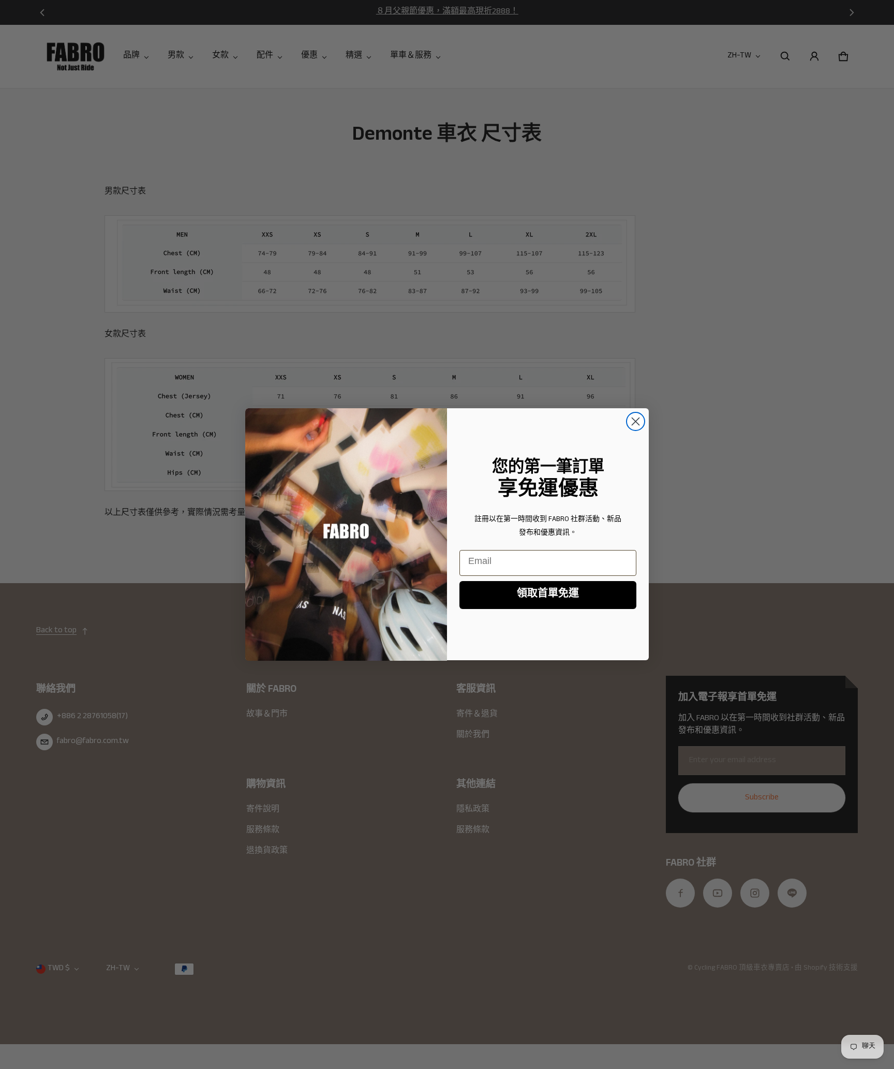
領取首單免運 (548, 595)
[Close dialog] (636, 421)
